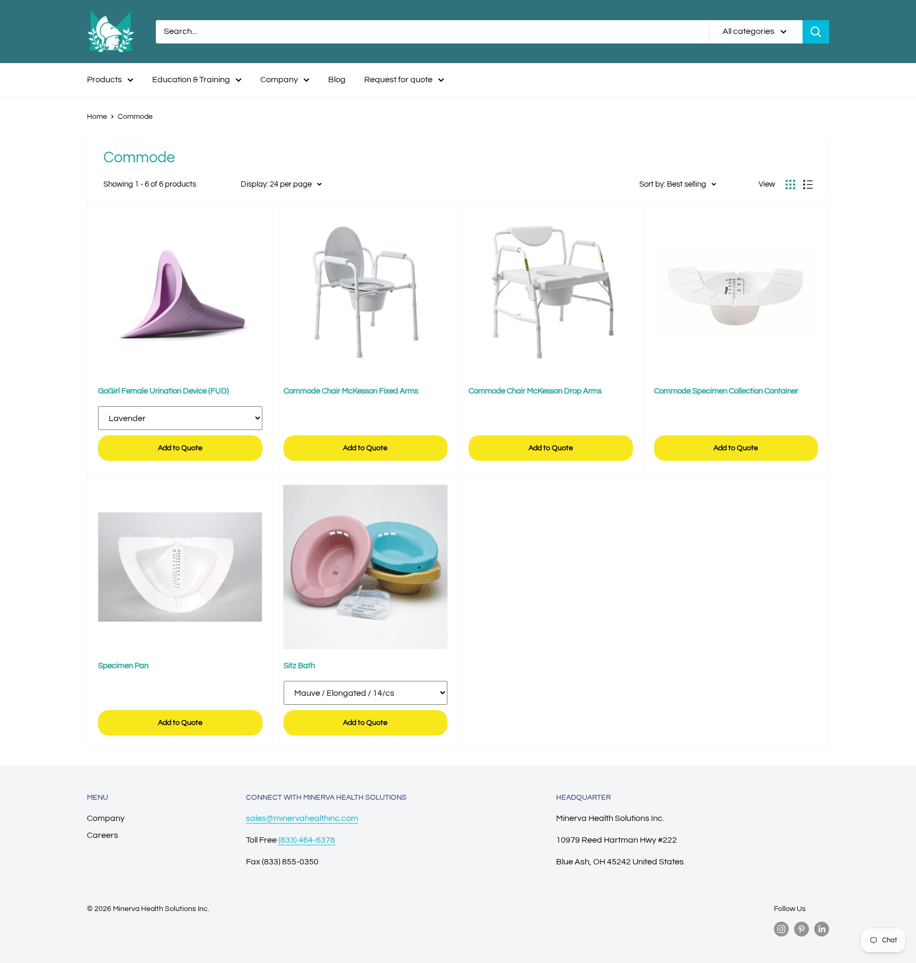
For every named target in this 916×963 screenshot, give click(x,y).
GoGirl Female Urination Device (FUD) (163, 391)
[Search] (816, 31)
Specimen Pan (123, 666)
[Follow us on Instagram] (781, 929)
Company (279, 79)
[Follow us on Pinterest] (801, 929)
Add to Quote (180, 448)
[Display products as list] (808, 184)
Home (97, 116)
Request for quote (398, 79)
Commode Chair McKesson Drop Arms (535, 391)
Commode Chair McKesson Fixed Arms (351, 391)
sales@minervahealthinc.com (302, 818)
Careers (102, 835)
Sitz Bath (299, 666)
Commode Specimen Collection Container (726, 391)
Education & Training (191, 79)
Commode (135, 116)
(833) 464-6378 (306, 840)
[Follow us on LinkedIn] (821, 929)
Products (104, 79)
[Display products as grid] (790, 184)
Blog (337, 79)
